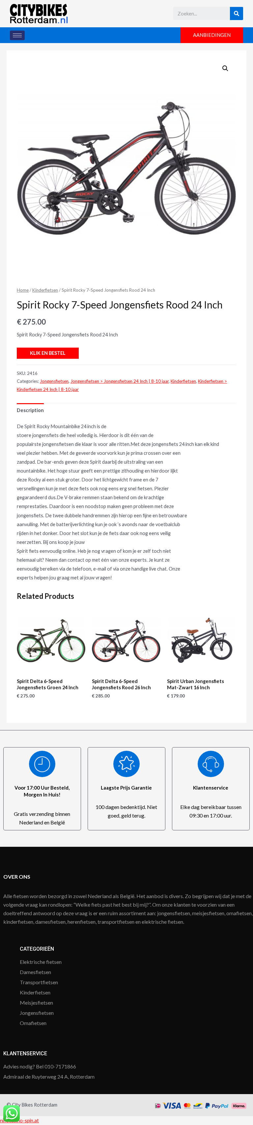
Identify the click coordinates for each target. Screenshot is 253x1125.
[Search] (236, 13)
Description (30, 410)
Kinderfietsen (45, 290)
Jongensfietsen (54, 381)
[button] (212, 35)
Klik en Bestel (48, 353)
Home (23, 290)
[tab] (30, 410)
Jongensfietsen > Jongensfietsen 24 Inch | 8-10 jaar (119, 381)
